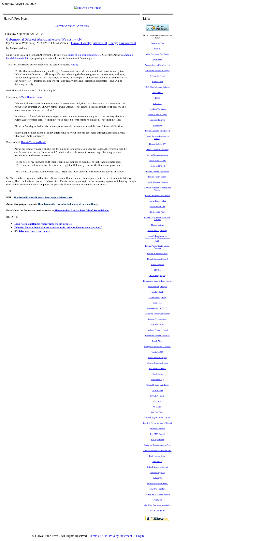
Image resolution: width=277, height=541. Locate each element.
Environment (127, 43)
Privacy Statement (120, 536)
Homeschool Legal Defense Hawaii (157, 281)
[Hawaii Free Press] (87, 8)
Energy (113, 43)
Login (140, 536)
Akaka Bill (100, 43)
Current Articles (65, 26)
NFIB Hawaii (157, 390)
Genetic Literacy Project (157, 114)
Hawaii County (81, 43)
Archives (83, 26)
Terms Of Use (98, 536)
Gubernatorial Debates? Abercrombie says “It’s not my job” (44, 39)
